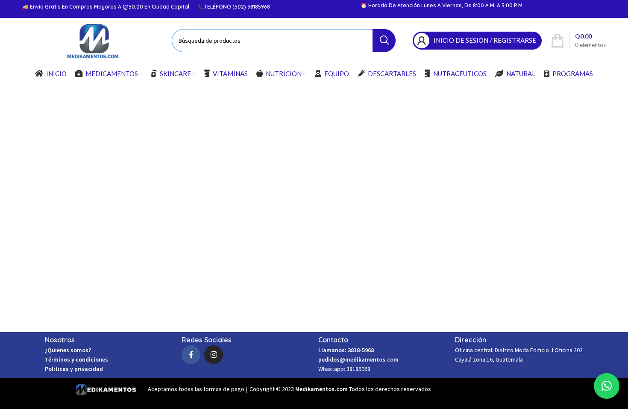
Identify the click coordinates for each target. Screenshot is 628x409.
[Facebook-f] (191, 354)
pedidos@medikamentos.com (358, 359)
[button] (606, 386)
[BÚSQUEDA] (384, 40)
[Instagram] (213, 354)
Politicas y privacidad (74, 369)
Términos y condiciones (76, 359)
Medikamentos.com (322, 389)
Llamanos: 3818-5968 (346, 350)
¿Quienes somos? (68, 350)
